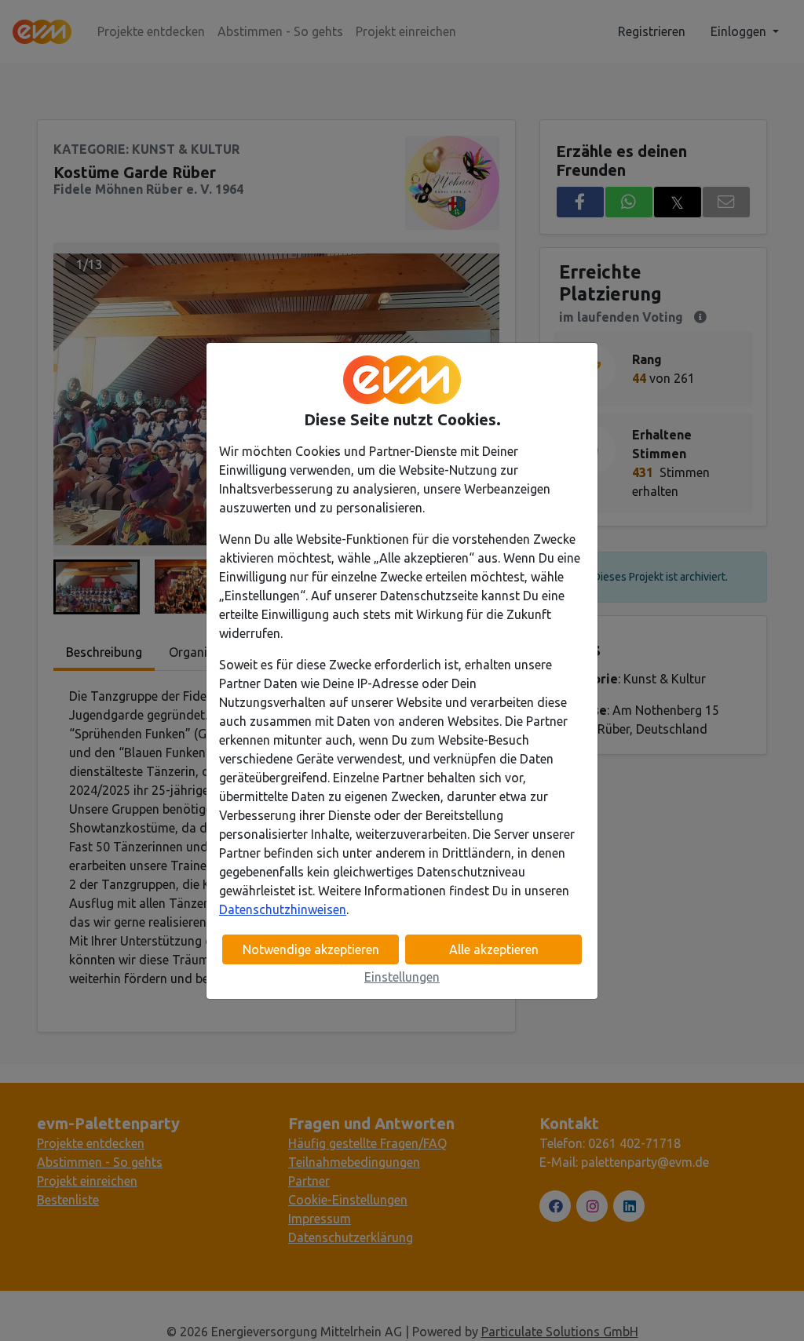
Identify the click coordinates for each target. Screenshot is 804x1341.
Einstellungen (402, 977)
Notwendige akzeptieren (311, 949)
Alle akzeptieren (494, 949)
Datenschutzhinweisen (282, 909)
